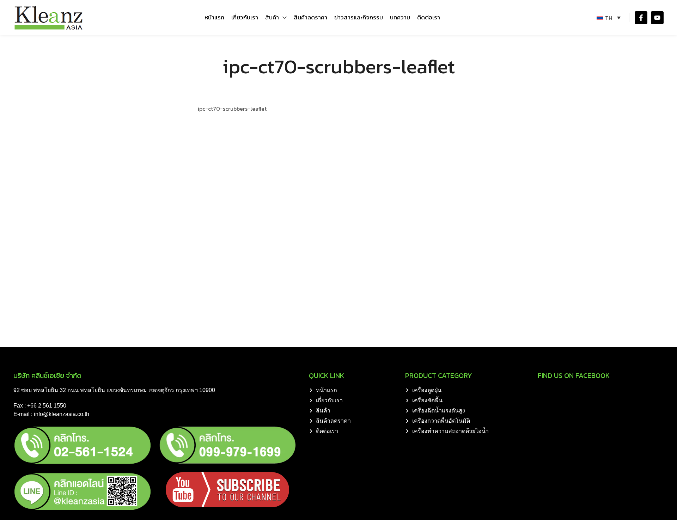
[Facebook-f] (641, 17)
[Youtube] (657, 17)
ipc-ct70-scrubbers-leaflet (232, 108)
